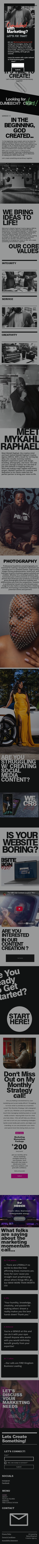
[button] (30, 9)
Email (13, 61)
